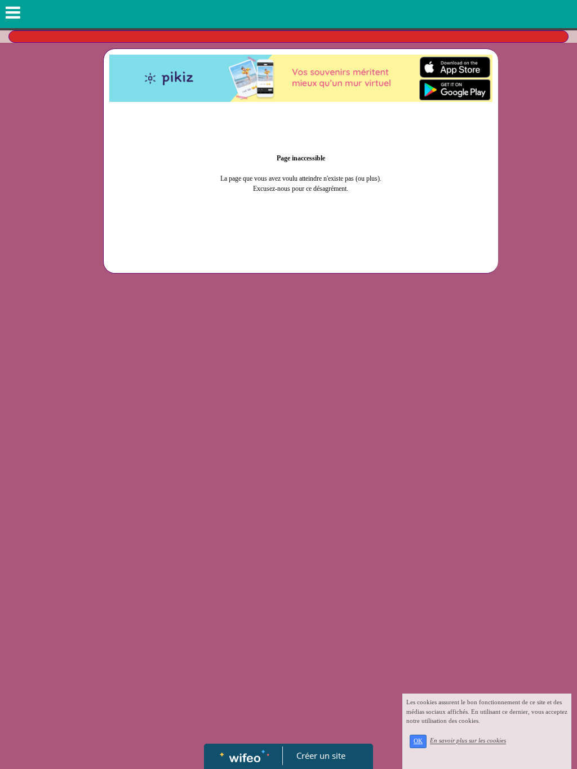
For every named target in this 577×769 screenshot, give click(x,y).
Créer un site (320, 755)
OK (418, 741)
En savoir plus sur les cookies (468, 740)
